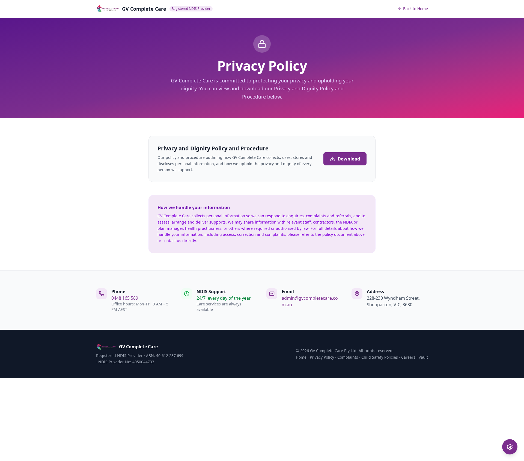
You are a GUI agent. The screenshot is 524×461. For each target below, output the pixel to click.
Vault (423, 357)
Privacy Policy (322, 357)
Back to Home (415, 8)
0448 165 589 (124, 298)
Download (349, 159)
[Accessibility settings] (509, 446)
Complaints (347, 357)
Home (301, 357)
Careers (408, 357)
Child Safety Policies (379, 357)
